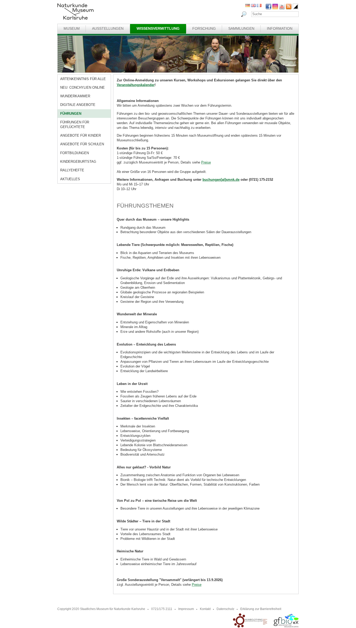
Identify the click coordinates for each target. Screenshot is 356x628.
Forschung (204, 28)
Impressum (186, 609)
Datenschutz (225, 609)
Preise (206, 162)
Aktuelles (70, 179)
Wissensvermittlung (158, 28)
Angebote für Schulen (82, 144)
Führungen (70, 114)
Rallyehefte (72, 170)
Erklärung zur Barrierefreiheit (260, 609)
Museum (72, 28)
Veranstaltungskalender (136, 85)
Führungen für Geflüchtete (74, 124)
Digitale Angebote (77, 105)
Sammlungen (241, 28)
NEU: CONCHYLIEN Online (82, 87)
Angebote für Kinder (80, 135)
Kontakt (205, 609)
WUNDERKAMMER (75, 96)
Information (279, 28)
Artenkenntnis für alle (83, 79)
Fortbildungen (74, 153)
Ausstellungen (108, 28)
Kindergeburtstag (78, 162)
